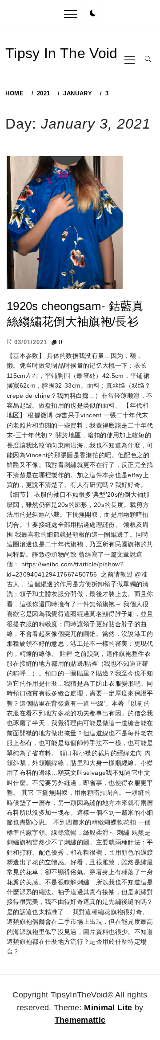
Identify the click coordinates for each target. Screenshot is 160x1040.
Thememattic (80, 1020)
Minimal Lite (108, 1007)
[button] (93, 14)
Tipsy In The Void (61, 53)
